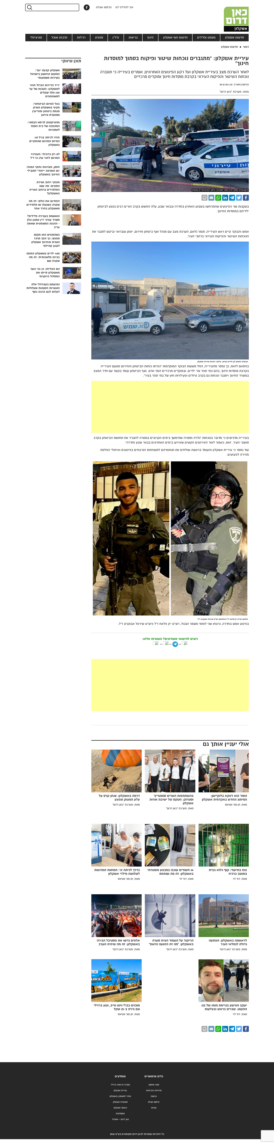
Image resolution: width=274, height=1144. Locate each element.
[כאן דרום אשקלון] (230, 16)
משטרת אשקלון (120, 1102)
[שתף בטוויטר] (239, 198)
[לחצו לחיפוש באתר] (29, 7)
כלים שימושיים (153, 1076)
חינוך (150, 37)
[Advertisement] (170, 407)
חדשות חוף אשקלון (175, 37)
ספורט (99, 37)
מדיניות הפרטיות (153, 1091)
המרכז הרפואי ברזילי (120, 1085)
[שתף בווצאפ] (218, 198)
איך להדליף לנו (124, 7)
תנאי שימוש (154, 1085)
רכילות (81, 37)
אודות (153, 1108)
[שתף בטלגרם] (232, 198)
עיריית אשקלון (120, 1091)
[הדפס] (204, 198)
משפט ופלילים (206, 37)
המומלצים (120, 1114)
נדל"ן (116, 37)
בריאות (133, 37)
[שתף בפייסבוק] (86, 7)
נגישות (154, 1096)
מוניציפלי (36, 37)
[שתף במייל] (211, 198)
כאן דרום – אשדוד (120, 1119)
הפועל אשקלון (120, 1108)
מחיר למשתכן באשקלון (120, 1096)
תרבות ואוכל (59, 37)
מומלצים (120, 1076)
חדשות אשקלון (234, 37)
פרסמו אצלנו (104, 7)
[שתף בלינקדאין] (225, 198)
